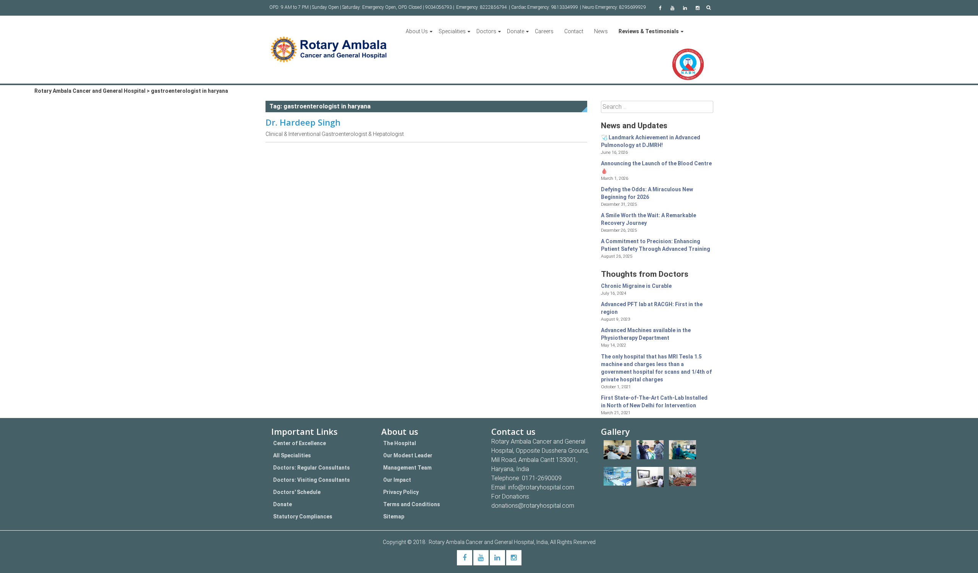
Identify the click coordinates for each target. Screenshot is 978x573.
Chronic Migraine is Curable (636, 286)
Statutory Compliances (302, 516)
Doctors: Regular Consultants (311, 468)
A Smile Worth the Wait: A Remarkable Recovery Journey (648, 219)
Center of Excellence (299, 443)
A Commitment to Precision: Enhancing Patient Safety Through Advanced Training (655, 245)
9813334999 (564, 7)
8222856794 (493, 7)
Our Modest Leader (407, 455)
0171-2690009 (542, 478)
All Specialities (292, 455)
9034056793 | (439, 7)
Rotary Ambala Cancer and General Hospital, (482, 542)
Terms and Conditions (411, 504)
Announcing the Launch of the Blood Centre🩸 (656, 167)
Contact (573, 31)
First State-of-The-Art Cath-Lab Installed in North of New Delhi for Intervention (654, 401)
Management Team (407, 468)
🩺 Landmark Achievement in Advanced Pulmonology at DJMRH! (650, 141)
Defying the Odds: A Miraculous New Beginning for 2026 (647, 193)
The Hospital (399, 443)
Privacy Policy (401, 492)
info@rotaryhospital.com (541, 487)
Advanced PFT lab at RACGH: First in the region (652, 308)
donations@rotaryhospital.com (532, 505)
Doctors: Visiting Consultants (311, 480)
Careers (544, 31)
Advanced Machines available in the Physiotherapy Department (646, 334)
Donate (515, 31)
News (601, 31)
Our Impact (397, 480)
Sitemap (393, 516)
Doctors (486, 31)
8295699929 (632, 7)
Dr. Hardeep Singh (303, 122)
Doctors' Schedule (297, 492)
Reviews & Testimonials (649, 31)
